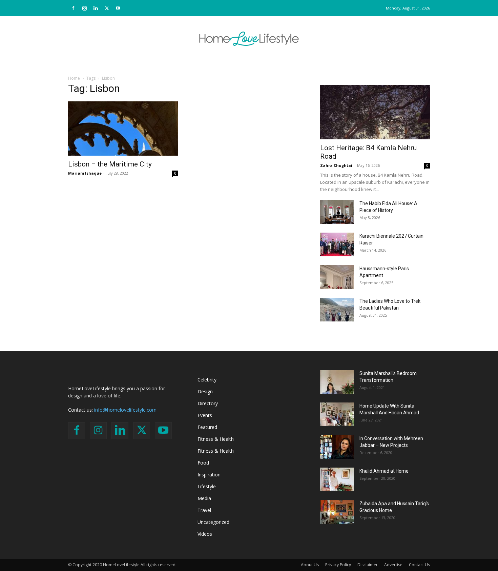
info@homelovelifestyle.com (125, 410)
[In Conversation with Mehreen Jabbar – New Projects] (337, 447)
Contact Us (419, 565)
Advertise (393, 565)
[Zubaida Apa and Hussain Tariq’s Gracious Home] (337, 512)
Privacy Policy (338, 565)
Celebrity (207, 379)
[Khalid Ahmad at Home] (337, 479)
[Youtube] (118, 8)
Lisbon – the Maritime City (110, 164)
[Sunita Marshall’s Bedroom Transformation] (337, 382)
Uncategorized (213, 522)
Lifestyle (207, 486)
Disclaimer (367, 565)
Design (205, 391)
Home (74, 78)
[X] (107, 8)
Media (204, 498)
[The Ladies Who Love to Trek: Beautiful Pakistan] (337, 309)
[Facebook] (73, 8)
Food (203, 462)
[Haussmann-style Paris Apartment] (337, 277)
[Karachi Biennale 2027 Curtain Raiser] (337, 244)
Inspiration (209, 474)
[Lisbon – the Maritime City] (123, 128)
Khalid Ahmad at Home (384, 471)
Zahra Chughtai (336, 165)
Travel (204, 510)
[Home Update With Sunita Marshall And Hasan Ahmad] (337, 414)
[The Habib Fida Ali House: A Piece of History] (337, 212)
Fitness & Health (216, 439)
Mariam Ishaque (85, 173)
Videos (205, 534)
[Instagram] (84, 8)
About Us (310, 565)
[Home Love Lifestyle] (249, 38)
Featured (207, 427)
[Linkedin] (95, 8)
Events (205, 415)
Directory (208, 403)
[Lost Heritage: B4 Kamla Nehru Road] (375, 112)
